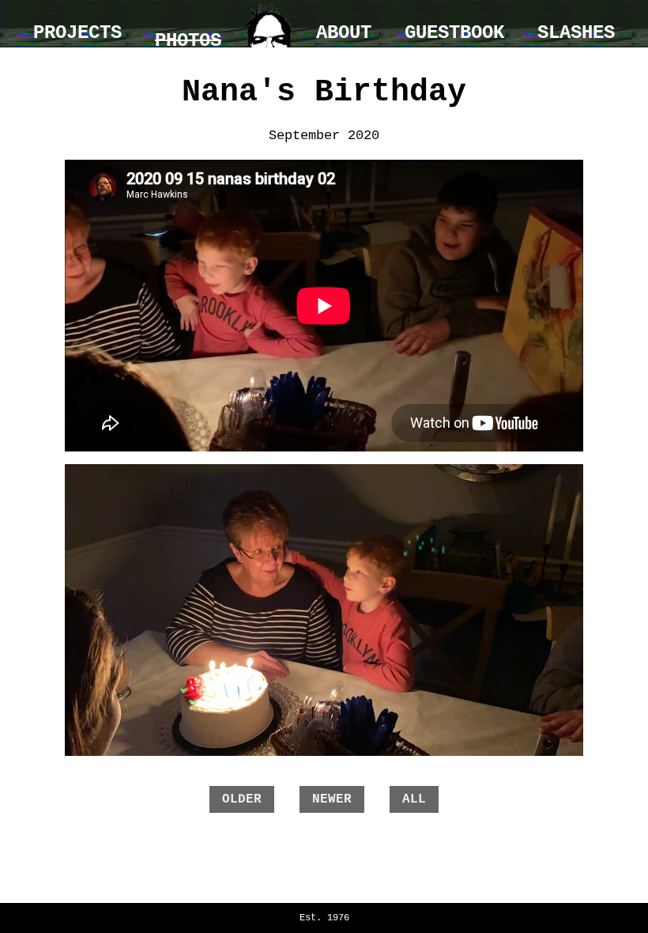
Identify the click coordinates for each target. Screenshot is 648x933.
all (414, 799)
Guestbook (454, 32)
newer (332, 799)
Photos (188, 40)
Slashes (576, 32)
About (343, 32)
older (242, 799)
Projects (77, 32)
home (269, 23)
